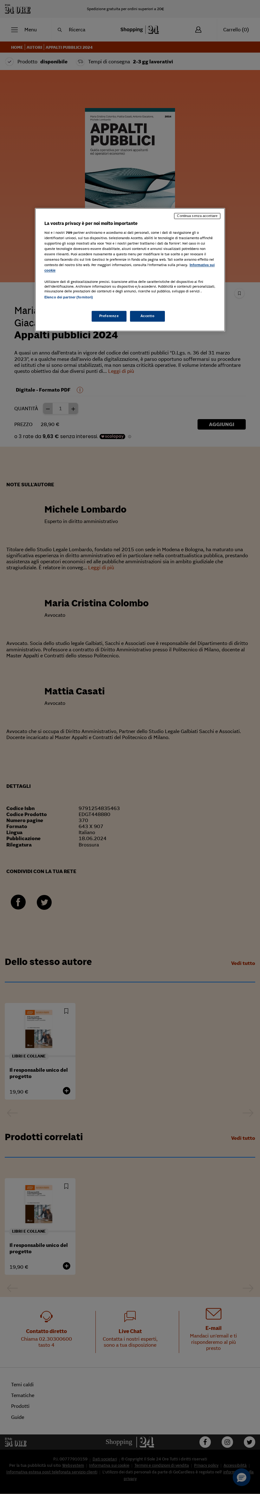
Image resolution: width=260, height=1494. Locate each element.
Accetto (147, 316)
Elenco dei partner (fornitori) (68, 297)
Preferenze (109, 316)
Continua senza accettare (197, 216)
